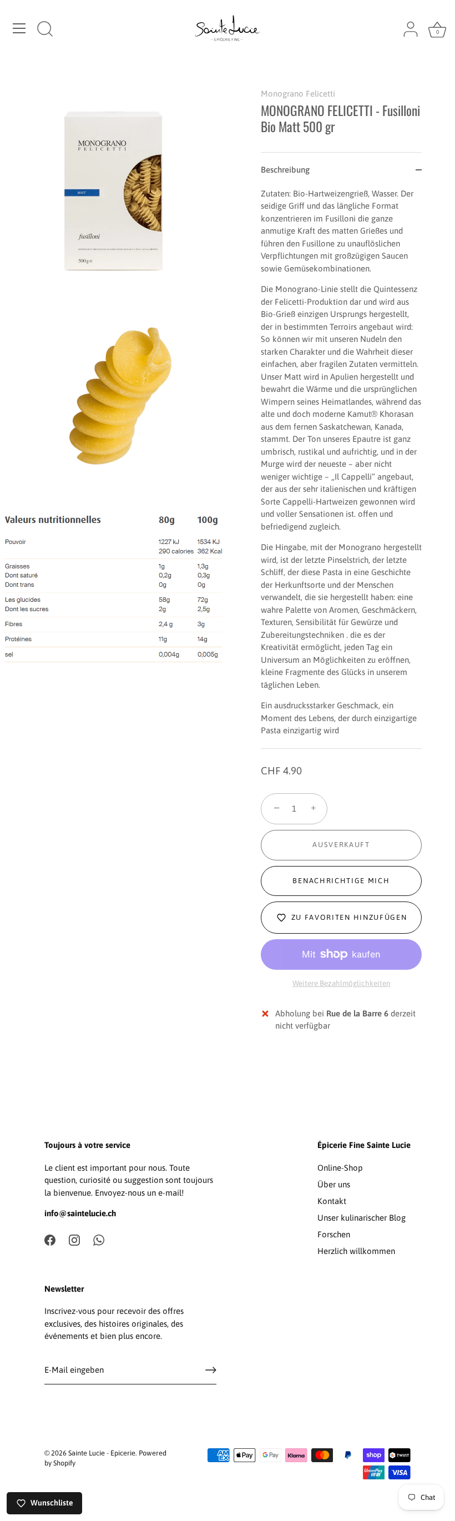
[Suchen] (45, 30)
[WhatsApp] (98, 1239)
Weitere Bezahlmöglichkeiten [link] (341, 983)
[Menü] (19, 28)
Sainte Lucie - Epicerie (101, 1453)
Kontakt (331, 1201)
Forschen (333, 1234)
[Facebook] (49, 1239)
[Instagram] (74, 1239)
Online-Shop (340, 1167)
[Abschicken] (210, 1370)
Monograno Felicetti (298, 93)
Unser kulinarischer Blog (361, 1217)
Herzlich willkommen (356, 1251)
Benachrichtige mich (341, 881)
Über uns (333, 1184)
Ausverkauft (341, 844)
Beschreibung (285, 169)
